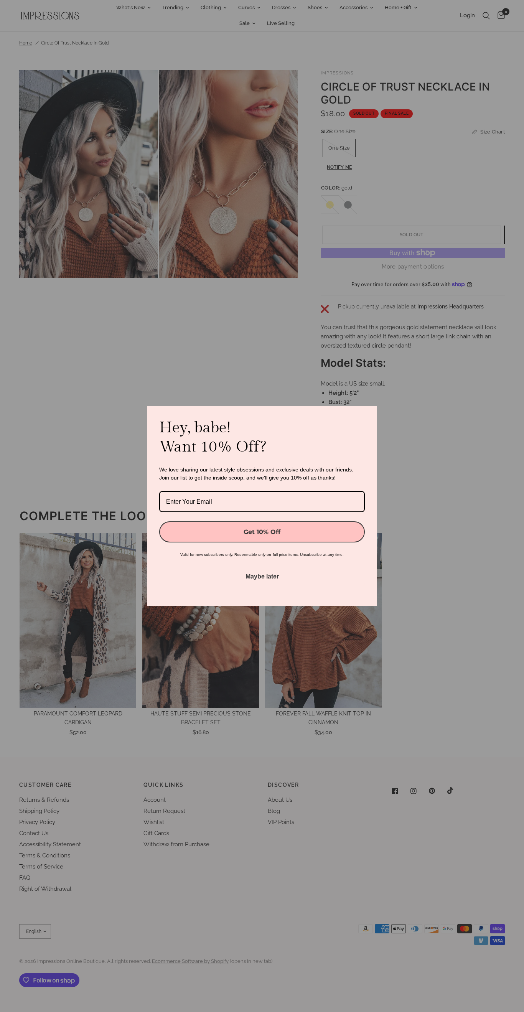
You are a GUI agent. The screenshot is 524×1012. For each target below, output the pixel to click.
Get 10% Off (262, 532)
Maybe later (262, 576)
